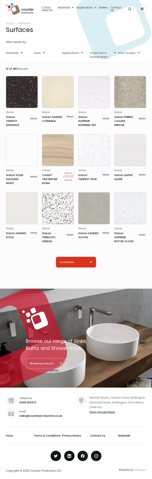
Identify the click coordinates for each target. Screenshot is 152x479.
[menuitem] (48, 9)
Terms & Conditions (47, 435)
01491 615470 (27, 402)
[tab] (20, 53)
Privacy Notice (71, 435)
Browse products (41, 363)
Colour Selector (47, 9)
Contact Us (116, 9)
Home (10, 23)
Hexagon (140, 470)
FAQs (9, 435)
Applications (84, 7)
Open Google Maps (102, 412)
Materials (64, 7)
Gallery (103, 7)
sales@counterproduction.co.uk (40, 416)
